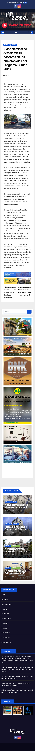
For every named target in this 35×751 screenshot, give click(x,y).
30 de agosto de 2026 (14, 510)
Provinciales (15, 545)
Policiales (7, 44)
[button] (28, 32)
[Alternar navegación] (16, 32)
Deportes (4, 599)
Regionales (5, 637)
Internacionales (6, 604)
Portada (14, 44)
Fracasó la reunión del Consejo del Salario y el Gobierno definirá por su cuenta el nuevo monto (17, 669)
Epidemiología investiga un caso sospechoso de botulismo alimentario (10, 292)
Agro (3, 595)
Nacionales (8, 523)
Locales (7, 501)
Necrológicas (6, 618)
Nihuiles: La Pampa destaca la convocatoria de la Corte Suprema (16, 551)
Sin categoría (6, 642)
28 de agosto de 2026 (14, 532)
